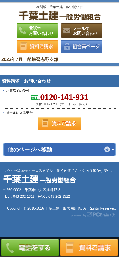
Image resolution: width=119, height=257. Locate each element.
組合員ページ (81, 46)
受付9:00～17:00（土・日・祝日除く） (46, 100)
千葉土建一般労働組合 (59, 15)
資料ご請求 (37, 46)
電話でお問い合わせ (41, 31)
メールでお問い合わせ (85, 31)
